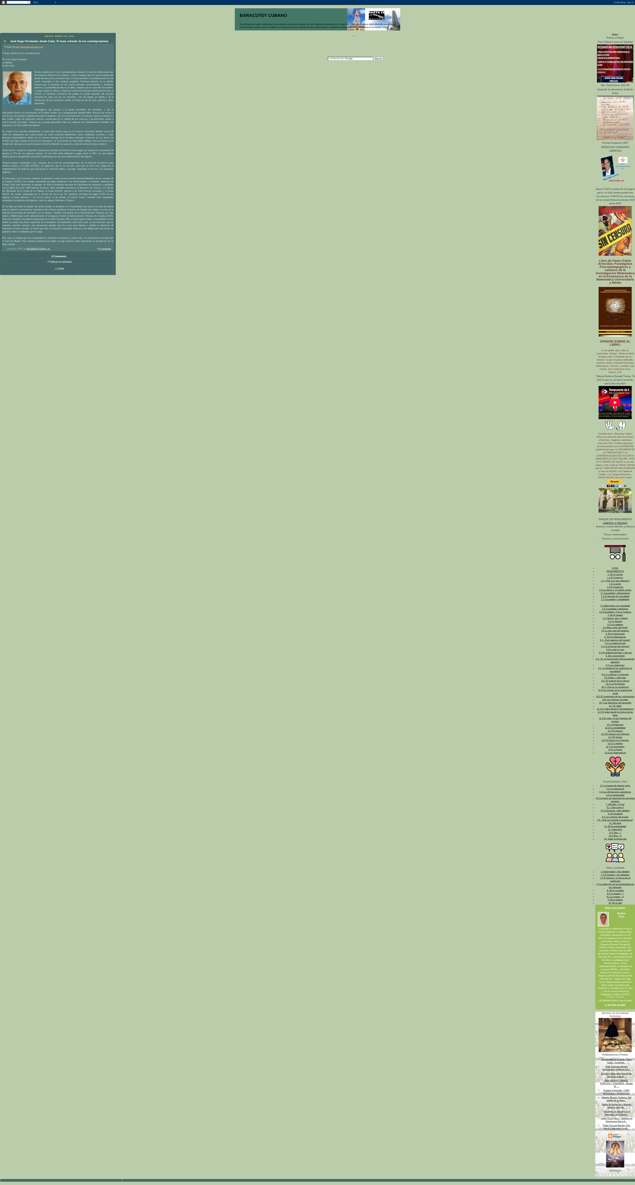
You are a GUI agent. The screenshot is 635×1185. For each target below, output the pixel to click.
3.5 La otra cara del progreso (615, 631)
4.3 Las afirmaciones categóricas (615, 792)
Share (614, 34)
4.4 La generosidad (615, 795)
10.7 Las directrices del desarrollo (615, 703)
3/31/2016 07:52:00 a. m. (38, 249)
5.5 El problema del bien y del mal (615, 653)
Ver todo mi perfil (616, 1005)
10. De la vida (615, 903)
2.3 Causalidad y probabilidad (615, 599)
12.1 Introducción (615, 725)
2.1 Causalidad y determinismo (615, 593)
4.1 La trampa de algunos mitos (615, 786)
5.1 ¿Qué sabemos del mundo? (615, 640)
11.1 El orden (615, 706)
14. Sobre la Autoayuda (615, 839)
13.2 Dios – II (615, 836)
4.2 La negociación (615, 789)
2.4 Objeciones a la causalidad (615, 606)
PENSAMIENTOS (615, 571)
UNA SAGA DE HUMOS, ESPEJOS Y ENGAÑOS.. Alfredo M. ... (616, 1083)
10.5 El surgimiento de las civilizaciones (615, 696)
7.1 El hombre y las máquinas (615, 875)
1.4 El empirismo (615, 587)
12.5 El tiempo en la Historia (615, 740)
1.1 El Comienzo (615, 578)
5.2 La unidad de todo (615, 643)
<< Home (59, 268)
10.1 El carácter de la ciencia (615, 681)
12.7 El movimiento (615, 747)
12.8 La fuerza (615, 750)
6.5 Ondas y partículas (615, 678)
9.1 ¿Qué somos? (615, 807)
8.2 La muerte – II (615, 897)
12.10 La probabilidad (615, 728)
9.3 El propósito (615, 814)
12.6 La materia (615, 743)
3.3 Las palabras (615, 625)
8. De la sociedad (615, 890)
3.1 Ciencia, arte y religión (615, 618)
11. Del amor (615, 823)
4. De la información (615, 634)
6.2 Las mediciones (615, 665)
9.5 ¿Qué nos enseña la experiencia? (615, 820)
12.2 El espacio (615, 731)
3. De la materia (615, 615)
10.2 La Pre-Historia (615, 684)
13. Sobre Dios (615, 829)
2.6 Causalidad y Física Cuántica (615, 612)
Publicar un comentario (61, 261)
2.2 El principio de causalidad (615, 596)
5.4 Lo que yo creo (615, 649)
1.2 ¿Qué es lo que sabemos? (615, 581)
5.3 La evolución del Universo (615, 646)
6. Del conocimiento (615, 656)
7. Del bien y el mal (615, 804)
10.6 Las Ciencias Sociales (615, 700)
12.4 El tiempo (615, 737)
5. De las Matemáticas (615, 637)
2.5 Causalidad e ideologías (615, 609)
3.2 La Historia (615, 621)
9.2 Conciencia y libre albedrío (615, 811)
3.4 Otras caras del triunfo (615, 627)
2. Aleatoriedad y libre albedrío (615, 872)
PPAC (621, 916)
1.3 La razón (615, 584)
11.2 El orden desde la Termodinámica (615, 709)
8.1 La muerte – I (615, 894)
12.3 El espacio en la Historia (615, 734)
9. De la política (615, 900)
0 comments (105, 249)
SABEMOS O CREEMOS (615, 523)
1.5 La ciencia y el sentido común (615, 590)
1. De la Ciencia (615, 574)
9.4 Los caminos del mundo (615, 817)
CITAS (615, 568)
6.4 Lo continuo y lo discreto (615, 674)
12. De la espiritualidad (615, 826)
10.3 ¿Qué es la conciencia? (615, 687)
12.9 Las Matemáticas (615, 753)
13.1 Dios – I (615, 833)
